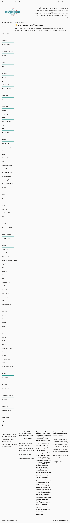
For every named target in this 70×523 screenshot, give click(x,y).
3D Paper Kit (5, 48)
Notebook (4, 289)
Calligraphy (5, 114)
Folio (3, 202)
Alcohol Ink (8, 70)
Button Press (5, 106)
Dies (3, 161)
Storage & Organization (5, 386)
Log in (16, 1)
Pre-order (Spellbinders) (5, 31)
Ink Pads (4, 223)
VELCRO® (4, 399)
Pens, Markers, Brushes (5, 313)
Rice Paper (4, 341)
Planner (4, 322)
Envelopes (4, 191)
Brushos (4, 99)
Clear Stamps (5, 132)
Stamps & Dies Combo (6, 360)
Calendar (4, 110)
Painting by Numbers (7, 297)
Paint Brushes (5, 293)
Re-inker (4, 337)
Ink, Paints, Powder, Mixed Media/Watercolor (7, 231)
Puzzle (3, 330)
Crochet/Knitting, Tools (6, 148)
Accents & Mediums (7, 51)
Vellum (3, 403)
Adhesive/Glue (5, 62)
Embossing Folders (7, 172)
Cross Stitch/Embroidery (7, 156)
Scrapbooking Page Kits (7, 349)
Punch (3, 326)
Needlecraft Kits (6, 282)
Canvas (4, 117)
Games (3, 205)
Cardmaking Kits (6, 121)
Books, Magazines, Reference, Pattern (8, 90)
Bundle (3, 103)
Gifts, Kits (4, 209)
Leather (4, 245)
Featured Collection (7, 22)
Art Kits (4, 77)
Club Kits (4, 139)
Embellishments (6, 169)
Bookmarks (5, 95)
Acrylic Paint (5, 59)
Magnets (4, 264)
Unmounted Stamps (7, 395)
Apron (3, 81)
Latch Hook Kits (6, 242)
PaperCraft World (6, 308)
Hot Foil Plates (5, 220)
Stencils (4, 373)
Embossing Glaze (6, 176)
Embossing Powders (7, 180)
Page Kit (4, 300)
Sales (3, 26)
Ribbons (4, 344)
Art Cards (4, 73)
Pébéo (3, 319)
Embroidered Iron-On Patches (7, 185)
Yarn (3, 421)
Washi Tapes (5, 406)
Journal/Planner (6, 238)
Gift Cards (4, 40)
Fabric (3, 194)
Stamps (4, 355)
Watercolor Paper (6, 410)
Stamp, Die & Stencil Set (7, 368)
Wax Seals (4, 414)
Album (3, 66)
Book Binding (5, 84)
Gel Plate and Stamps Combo (7, 214)
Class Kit (4, 128)
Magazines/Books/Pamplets (8, 260)
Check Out (66, 1)
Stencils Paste (5, 377)
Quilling (4, 333)
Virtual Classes (6, 44)
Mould (3, 275)
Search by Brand (8, 37)
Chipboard (4, 125)
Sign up (21, 1)
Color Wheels (5, 143)
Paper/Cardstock (6, 304)
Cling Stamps (5, 136)
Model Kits (4, 271)
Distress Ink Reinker (7, 165)
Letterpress (5, 249)
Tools (3, 392)
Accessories (5, 55)
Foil (3, 198)
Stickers (4, 381)
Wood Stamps (5, 417)
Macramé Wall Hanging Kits (5, 254)
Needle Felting (5, 286)
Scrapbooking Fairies (13, 520)
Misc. (3, 267)
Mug (3, 278)
